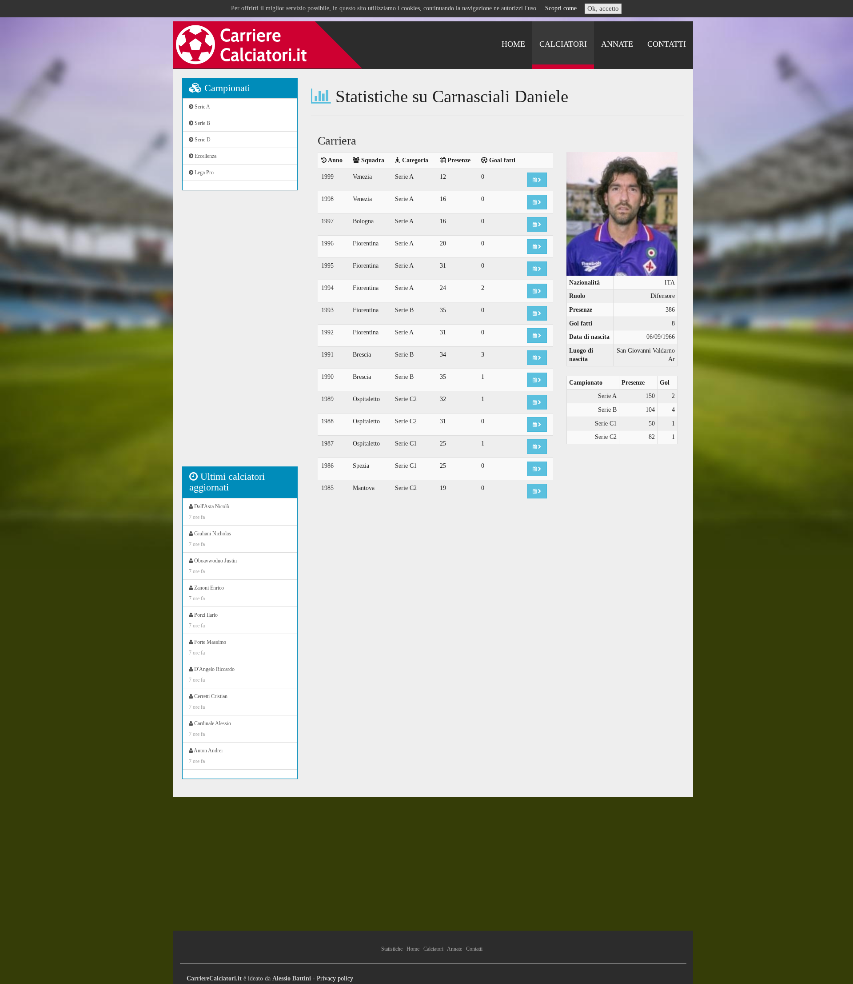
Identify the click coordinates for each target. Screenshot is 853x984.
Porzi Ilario (203, 620)
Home (513, 44)
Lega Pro (203, 172)
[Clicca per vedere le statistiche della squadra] (537, 180)
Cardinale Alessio (210, 728)
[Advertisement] (240, 333)
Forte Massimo (207, 647)
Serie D (202, 140)
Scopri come (561, 8)
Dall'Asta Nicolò (209, 511)
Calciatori (563, 44)
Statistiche (392, 949)
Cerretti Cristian (208, 701)
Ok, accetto (603, 8)
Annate (617, 44)
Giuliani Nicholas (210, 538)
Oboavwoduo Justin (213, 566)
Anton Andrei (206, 755)
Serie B (201, 123)
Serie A (201, 107)
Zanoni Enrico (206, 593)
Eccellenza (204, 156)
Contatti (666, 44)
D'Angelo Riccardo (212, 674)
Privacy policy (335, 978)
